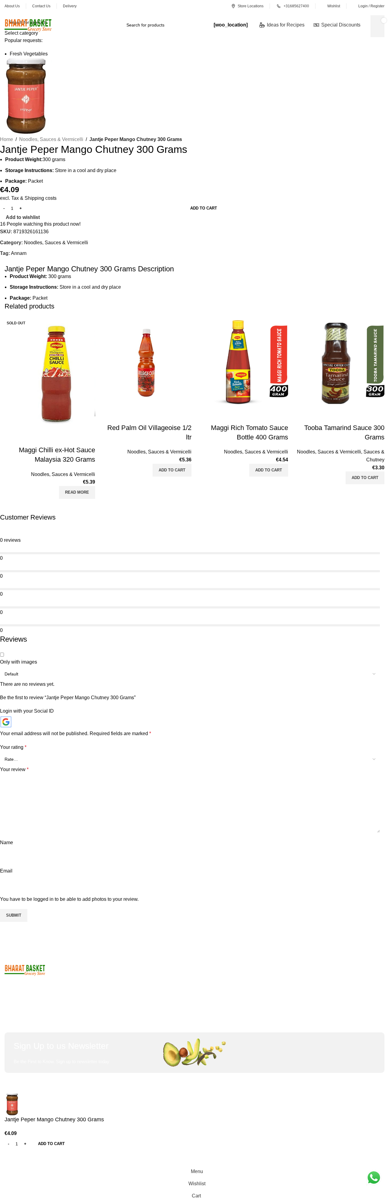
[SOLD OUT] (50, 373)
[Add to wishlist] (87, 438)
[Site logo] (28, 24)
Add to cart (203, 208)
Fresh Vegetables (29, 53)
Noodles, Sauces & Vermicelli (63, 474)
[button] (172, 470)
